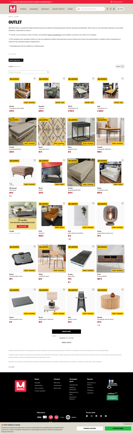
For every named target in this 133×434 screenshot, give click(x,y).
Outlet (70, 9)
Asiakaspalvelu (73, 385)
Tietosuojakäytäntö (127, 423)
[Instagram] (92, 416)
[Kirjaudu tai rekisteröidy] (107, 8)
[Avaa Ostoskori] (114, 8)
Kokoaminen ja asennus (91, 383)
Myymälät (37, 383)
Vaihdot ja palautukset (72, 388)
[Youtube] (106, 416)
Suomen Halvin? (58, 9)
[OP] (68, 417)
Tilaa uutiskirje (39, 388)
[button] (16, 60)
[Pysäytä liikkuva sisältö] (11, 2)
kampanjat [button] (34, 9)
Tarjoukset (45, 9)
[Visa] (39, 417)
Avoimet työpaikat (40, 391)
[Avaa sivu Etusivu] (12, 9)
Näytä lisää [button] (66, 331)
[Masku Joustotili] (62, 417)
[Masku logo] (20, 385)
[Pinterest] (101, 416)
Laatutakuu (90, 393)
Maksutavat (57, 383)
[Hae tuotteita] (47, 72)
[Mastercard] (45, 417)
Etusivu (11, 16)
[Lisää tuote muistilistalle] (34, 79)
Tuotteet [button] (23, 9)
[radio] (118, 66)
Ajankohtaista (39, 385)
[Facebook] (87, 416)
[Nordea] (74, 417)
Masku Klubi (57, 388)
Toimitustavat (58, 385)
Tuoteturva (90, 387)
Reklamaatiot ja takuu (73, 393)
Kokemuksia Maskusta (72, 398)
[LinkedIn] (96, 416)
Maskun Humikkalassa (55, 35)
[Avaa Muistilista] (110, 8)
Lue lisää (11, 367)
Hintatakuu (90, 390)
